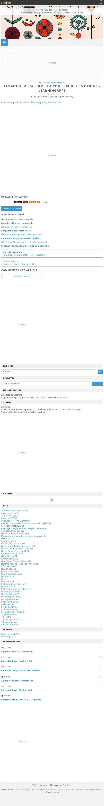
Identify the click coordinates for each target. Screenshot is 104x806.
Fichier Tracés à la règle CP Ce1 (16, 551)
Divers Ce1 (6, 538)
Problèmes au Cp (9, 609)
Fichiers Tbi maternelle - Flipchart (17, 548)
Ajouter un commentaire (22, 276)
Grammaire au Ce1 (10, 558)
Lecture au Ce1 (8, 576)
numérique (59, 83)
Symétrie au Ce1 (9, 614)
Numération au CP (10, 594)
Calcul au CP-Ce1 (9, 518)
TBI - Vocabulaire (9, 622)
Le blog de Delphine (52, 10)
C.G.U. (72, 789)
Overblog (67, 785)
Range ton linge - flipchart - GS (16, 661)
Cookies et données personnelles (89, 789)
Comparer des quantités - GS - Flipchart (21, 670)
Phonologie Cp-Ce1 (10, 601)
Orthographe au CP (10, 599)
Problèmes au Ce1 (10, 606)
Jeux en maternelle (10, 571)
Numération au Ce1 (10, 591)
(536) (10, 634)
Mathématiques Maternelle (14, 584)
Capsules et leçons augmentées (16, 520)
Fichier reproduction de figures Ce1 (18, 546)
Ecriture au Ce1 (8, 541)
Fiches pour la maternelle (13, 543)
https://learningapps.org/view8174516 (42, 102)
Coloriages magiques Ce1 (13, 525)
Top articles (40, 789)
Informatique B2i (9, 566)
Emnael (19, 412)
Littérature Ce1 (8, 581)
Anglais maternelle (10, 513)
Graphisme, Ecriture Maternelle (16, 561)
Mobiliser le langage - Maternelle (16, 589)
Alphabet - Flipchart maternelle (17, 651)
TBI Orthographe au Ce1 (12, 619)
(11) (8, 636)
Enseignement (46, 83)
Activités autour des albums (14, 510)
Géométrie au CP (9, 556)
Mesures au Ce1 (8, 586)
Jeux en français (8, 568)
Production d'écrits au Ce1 (14, 611)
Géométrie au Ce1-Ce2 (12, 553)
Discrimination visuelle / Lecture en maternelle (23, 536)
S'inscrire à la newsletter (12, 209)
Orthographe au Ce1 (11, 596)
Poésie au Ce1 (8, 604)
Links (3, 579)
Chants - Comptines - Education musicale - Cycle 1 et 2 (27, 523)
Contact (50, 789)
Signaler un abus (61, 789)
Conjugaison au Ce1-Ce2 (12, 530)
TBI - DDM (6, 617)
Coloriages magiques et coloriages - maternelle (23, 528)
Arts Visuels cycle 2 (10, 515)
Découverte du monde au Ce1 (15, 533)
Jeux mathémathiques (11, 574)
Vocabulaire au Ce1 (10, 624)
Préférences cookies (52, 792)
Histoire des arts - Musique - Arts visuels (20, 563)
